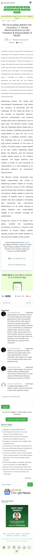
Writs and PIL (8, 10)
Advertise (18, 533)
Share (12, 42)
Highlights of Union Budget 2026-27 (14, 429)
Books (26, 7)
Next (27, 303)
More (16, 12)
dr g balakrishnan (13, 312)
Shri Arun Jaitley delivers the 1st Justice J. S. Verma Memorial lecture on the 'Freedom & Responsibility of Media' (17, 30)
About (4, 533)
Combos (19, 7)
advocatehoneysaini (14, 384)
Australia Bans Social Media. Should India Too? (17, 446)
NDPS (17, 10)
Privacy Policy (16, 535)
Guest (10, 40)
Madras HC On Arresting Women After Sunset (17, 467)
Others (8, 296)
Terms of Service (26, 533)
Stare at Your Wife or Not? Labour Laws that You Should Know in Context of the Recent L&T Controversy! (17, 471)
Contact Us (24, 535)
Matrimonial (25, 10)
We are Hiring (10, 533)
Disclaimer (9, 535)
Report (29, 296)
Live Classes (10, 7)
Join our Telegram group (17, 258)
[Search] (30, 484)
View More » (28, 478)
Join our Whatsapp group (18, 265)
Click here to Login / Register (17, 419)
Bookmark (20, 42)
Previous (7, 303)
